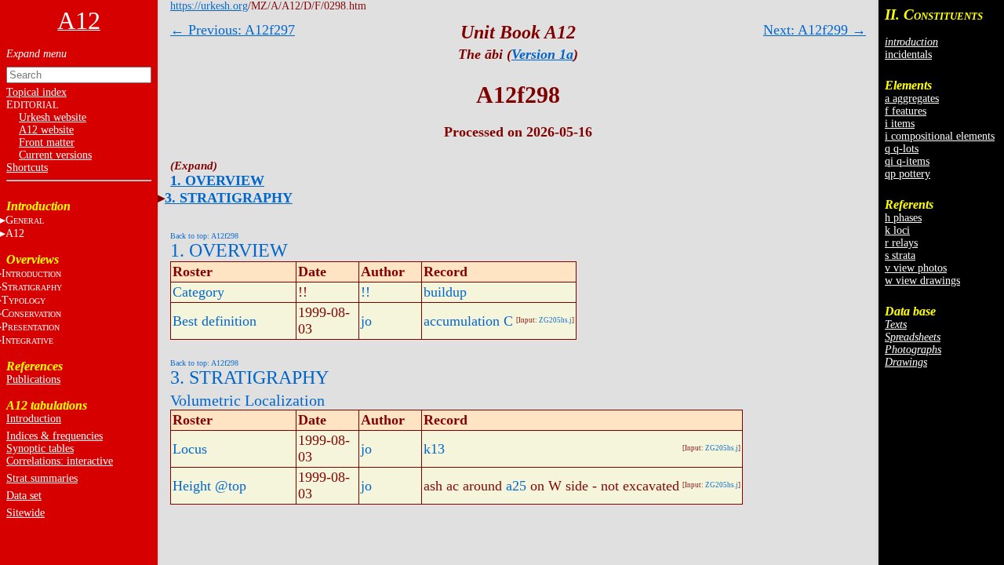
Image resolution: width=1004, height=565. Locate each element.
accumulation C (468, 321)
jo (366, 321)
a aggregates (912, 98)
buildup (445, 292)
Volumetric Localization (247, 400)
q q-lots (902, 149)
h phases (903, 218)
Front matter (47, 142)
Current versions (55, 155)
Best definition (214, 321)
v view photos (916, 268)
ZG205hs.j (555, 320)
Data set (24, 495)
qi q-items (907, 161)
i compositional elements (940, 136)
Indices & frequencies (54, 436)
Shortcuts (27, 167)
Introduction (33, 419)
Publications (33, 379)
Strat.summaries (42, 478)
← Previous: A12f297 (232, 30)
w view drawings (922, 280)
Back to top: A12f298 (204, 235)
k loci (897, 230)
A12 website (46, 130)
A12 (14, 233)
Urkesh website (52, 117)
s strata (900, 255)
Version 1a (542, 54)
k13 (434, 449)
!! (365, 292)
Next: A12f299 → (814, 30)
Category (198, 292)
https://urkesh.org (209, 6)
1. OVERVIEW (217, 180)
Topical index (36, 92)
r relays (901, 243)
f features (905, 111)
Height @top (209, 486)
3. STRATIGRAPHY (229, 198)
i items (900, 123)
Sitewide (25, 513)
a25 (516, 486)
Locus (190, 449)
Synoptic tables (40, 448)
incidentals (908, 54)
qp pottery (907, 174)
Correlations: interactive (59, 461)
